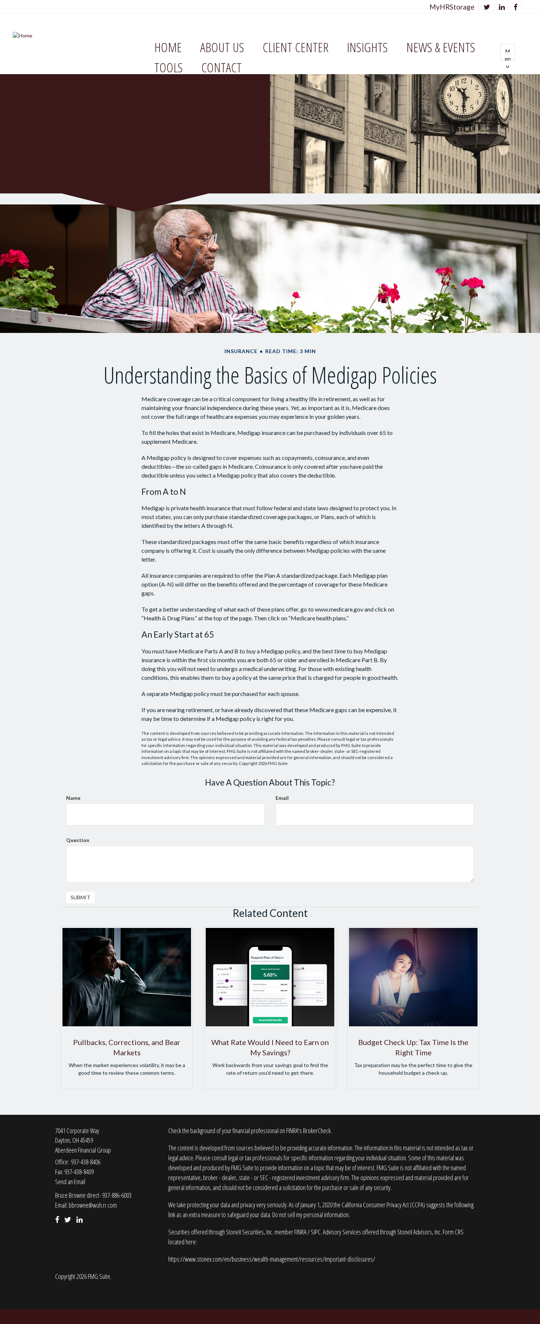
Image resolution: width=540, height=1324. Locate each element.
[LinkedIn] (502, 7)
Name (73, 798)
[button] (222, 47)
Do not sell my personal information (310, 1214)
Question (77, 840)
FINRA (300, 1231)
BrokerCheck (317, 1130)
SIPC (316, 1231)
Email (282, 798)
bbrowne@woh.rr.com (93, 1205)
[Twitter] (487, 7)
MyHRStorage (452, 7)
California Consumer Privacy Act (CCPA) (383, 1204)
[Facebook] (516, 7)
